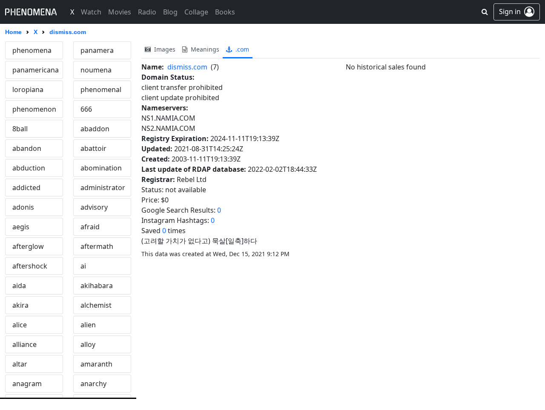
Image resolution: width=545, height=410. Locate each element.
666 (86, 109)
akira (20, 305)
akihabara (96, 285)
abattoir (93, 148)
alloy (87, 344)
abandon (26, 148)
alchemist (96, 305)
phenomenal (100, 89)
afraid (90, 226)
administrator (102, 187)
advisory (94, 207)
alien (88, 324)
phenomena (32, 50)
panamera (97, 50)
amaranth (96, 364)
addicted (26, 187)
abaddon (94, 128)
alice (19, 324)
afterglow (28, 246)
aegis (20, 226)
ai (83, 266)
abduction (28, 168)
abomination (101, 168)
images (163, 49)
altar (19, 364)
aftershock (29, 266)
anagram (27, 383)
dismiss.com (187, 67)
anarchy (93, 383)
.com (241, 49)
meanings (204, 49)
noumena (96, 70)
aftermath (96, 246)
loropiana (27, 89)
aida (19, 285)
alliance (24, 344)
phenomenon (34, 109)
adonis (23, 207)
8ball (20, 128)
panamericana (35, 70)
